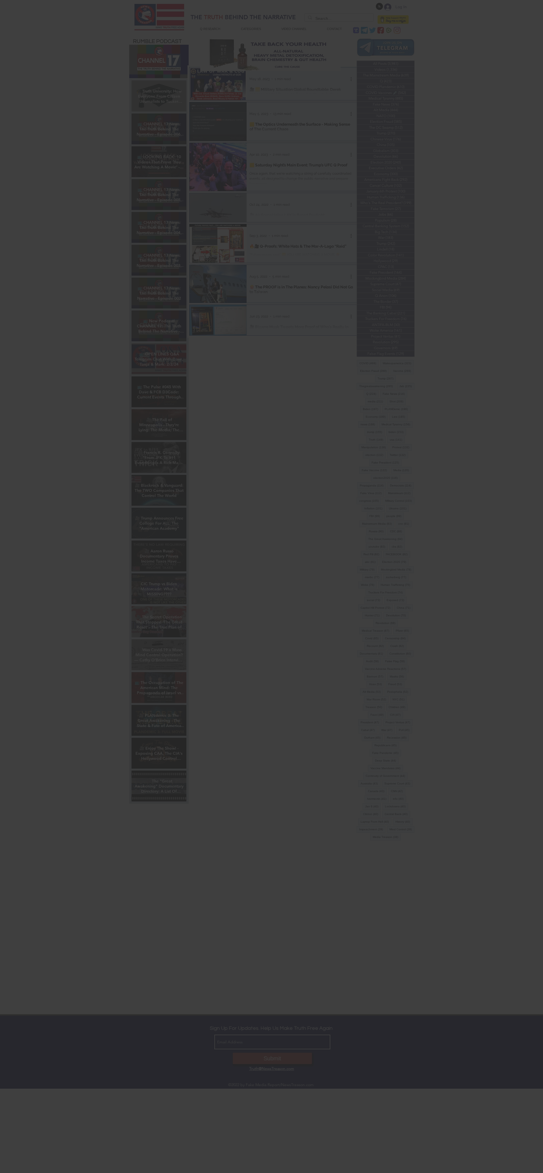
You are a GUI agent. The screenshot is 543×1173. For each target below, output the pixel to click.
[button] (271, 632)
